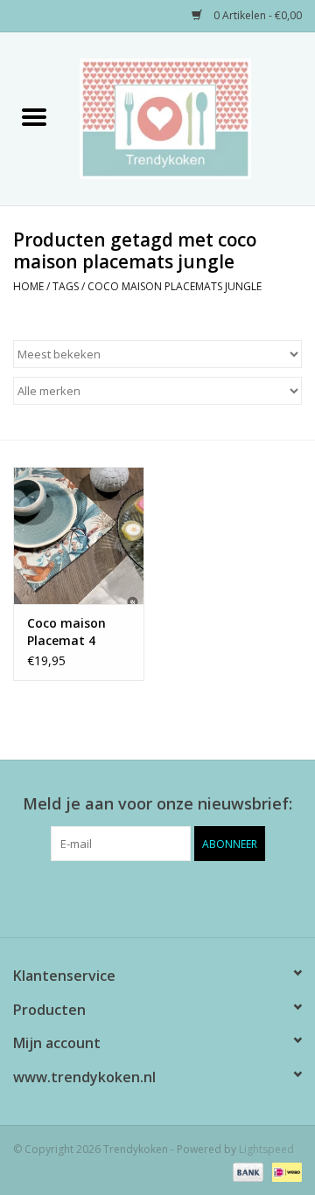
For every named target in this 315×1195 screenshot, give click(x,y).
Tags (65, 286)
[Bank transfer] (246, 1171)
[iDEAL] (284, 1171)
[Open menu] (34, 116)
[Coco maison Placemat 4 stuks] (78, 535)
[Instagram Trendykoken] (189, 897)
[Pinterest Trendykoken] (158, 897)
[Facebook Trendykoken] (126, 897)
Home (28, 286)
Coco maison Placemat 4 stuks (66, 632)
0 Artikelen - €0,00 (256, 15)
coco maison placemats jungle (175, 286)
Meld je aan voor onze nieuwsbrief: (157, 804)
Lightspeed (266, 1149)
